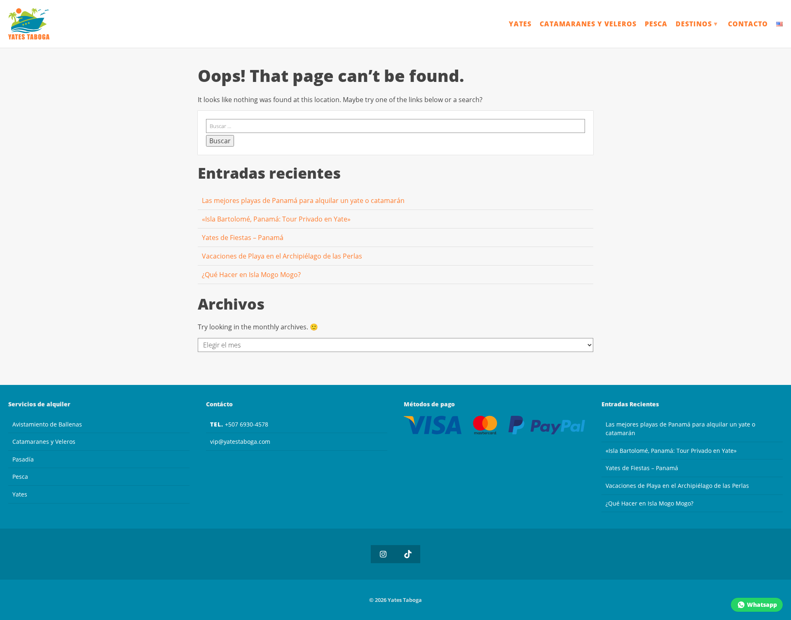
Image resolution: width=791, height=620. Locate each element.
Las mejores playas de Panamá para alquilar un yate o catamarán (303, 200)
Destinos (697, 24)
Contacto (748, 24)
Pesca (656, 24)
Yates (520, 24)
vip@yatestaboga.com (240, 441)
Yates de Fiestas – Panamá (242, 237)
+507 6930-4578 (239, 424)
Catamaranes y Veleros (588, 24)
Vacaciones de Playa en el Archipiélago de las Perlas (282, 256)
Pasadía (23, 459)
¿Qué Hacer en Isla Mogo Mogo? (251, 274)
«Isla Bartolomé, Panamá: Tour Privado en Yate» (276, 219)
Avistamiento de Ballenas (47, 424)
